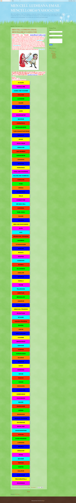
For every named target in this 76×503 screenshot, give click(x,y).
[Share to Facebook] (41, 487)
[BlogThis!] (39, 487)
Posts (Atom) (17, 494)
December (53, 51)
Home (28, 491)
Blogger (43, 500)
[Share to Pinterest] (42, 487)
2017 (51, 50)
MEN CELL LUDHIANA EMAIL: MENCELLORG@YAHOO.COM (24, 30)
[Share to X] (40, 487)
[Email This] (38, 487)
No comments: (33, 487)
